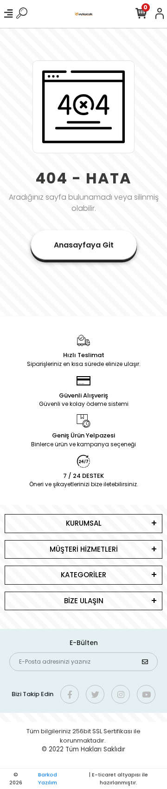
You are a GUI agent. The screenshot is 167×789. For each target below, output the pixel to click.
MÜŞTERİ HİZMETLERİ (84, 549)
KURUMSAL (84, 523)
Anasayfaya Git (84, 245)
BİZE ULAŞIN (83, 601)
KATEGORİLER (83, 575)
